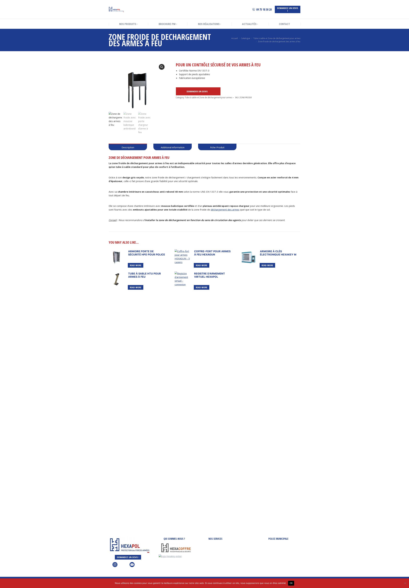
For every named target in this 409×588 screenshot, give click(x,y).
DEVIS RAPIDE (195, 91)
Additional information (173, 147)
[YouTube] (132, 566)
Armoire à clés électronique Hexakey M (278, 253)
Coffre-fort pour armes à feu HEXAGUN (212, 253)
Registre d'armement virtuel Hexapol (209, 275)
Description (128, 147)
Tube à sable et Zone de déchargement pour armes (208, 97)
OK (291, 583)
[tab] (128, 147)
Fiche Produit (217, 147)
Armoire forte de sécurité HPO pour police (146, 253)
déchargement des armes (225, 209)
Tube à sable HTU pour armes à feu (144, 275)
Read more (135, 265)
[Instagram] (114, 566)
